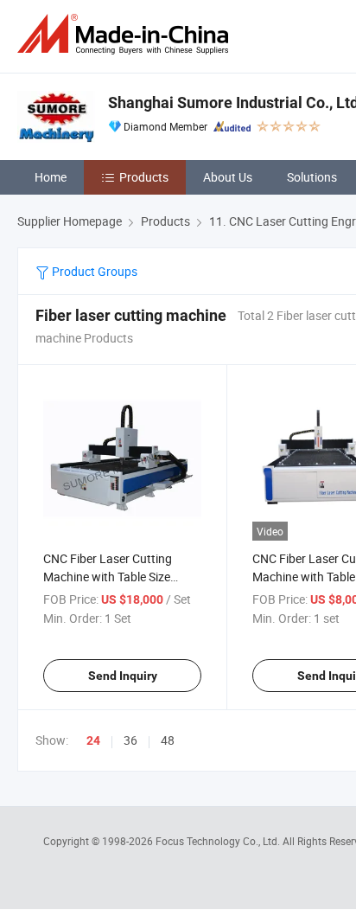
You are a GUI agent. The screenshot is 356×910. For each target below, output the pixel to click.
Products (143, 177)
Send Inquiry (122, 675)
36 (130, 740)
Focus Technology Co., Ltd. (219, 841)
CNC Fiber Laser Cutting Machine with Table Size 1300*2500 (107, 576)
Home (51, 177)
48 (168, 740)
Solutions (312, 177)
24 (93, 740)
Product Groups (93, 271)
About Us (227, 177)
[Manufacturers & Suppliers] (126, 34)
